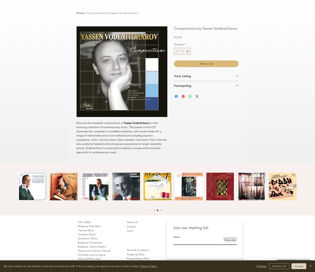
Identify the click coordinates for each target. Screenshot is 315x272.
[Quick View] (32, 186)
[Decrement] (176, 51)
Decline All (279, 266)
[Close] (310, 266)
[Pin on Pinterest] (183, 96)
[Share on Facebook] (176, 96)
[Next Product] (291, 186)
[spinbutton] (182, 51)
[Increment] (188, 51)
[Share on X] (197, 96)
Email (176, 237)
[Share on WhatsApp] (190, 96)
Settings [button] (261, 266)
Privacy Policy (148, 266)
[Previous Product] (24, 186)
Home (80, 13)
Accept (299, 266)
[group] (157, 187)
